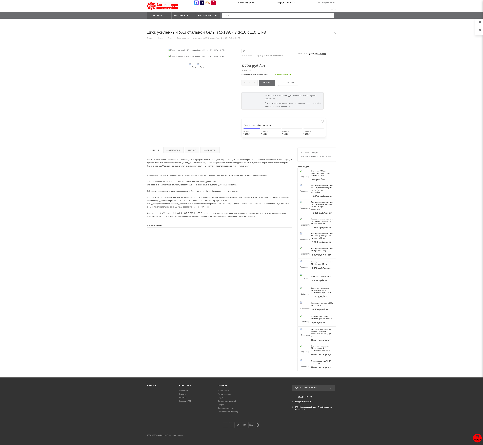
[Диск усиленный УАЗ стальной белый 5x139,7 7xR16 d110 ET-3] (197, 52)
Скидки (220, 398)
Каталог (151, 386)
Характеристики (173, 150)
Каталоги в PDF (185, 401)
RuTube (202, 3)
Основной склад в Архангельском (255, 74)
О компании (183, 390)
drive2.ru (213, 3)
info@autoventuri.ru (329, 3)
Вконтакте (185, 3)
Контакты (182, 398)
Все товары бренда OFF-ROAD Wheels (316, 156)
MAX (196, 3)
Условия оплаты (224, 390)
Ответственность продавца (228, 412)
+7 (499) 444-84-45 (286, 3)
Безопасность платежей (227, 401)
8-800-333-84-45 (246, 3)
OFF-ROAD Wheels (317, 53)
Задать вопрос (210, 150)
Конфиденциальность (226, 408)
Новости (182, 394)
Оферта (221, 405)
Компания (185, 386)
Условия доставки (224, 394)
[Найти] (331, 15)
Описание (154, 150)
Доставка (192, 150)
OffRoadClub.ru (208, 3)
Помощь (222, 386)
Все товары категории (309, 153)
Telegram (191, 3)
